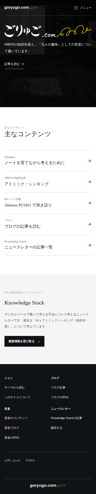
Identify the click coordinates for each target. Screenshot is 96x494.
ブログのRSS (60, 397)
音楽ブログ (11, 427)
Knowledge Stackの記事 (66, 418)
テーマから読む (14, 387)
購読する (57, 427)
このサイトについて (17, 397)
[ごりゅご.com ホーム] (21, 7)
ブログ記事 (58, 387)
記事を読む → (14, 64)
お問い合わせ (12, 460)
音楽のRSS (11, 437)
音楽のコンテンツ (16, 418)
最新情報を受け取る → (24, 341)
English (30, 460)
